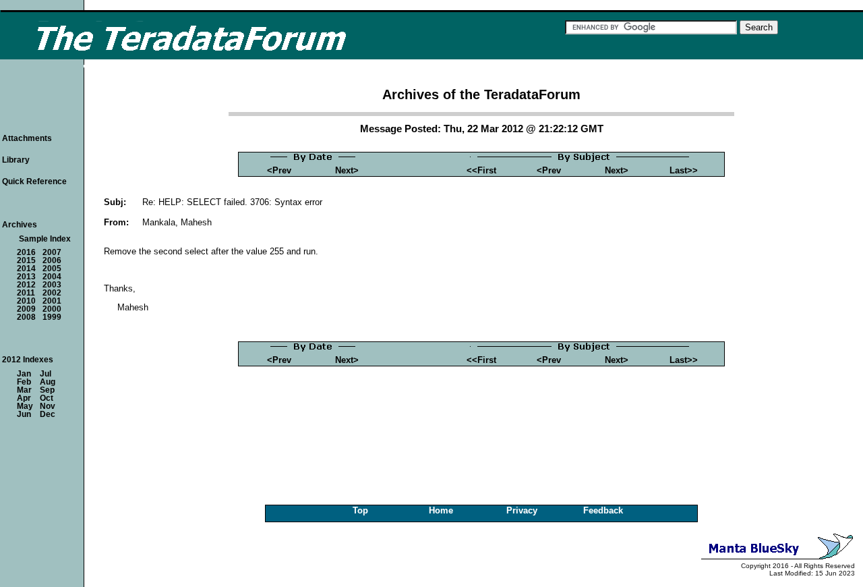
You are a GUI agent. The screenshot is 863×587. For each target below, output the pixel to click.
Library (16, 160)
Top (360, 510)
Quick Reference (34, 181)
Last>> (683, 170)
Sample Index (45, 239)
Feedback (603, 510)
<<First (481, 170)
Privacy (521, 510)
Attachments (27, 138)
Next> (347, 170)
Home (441, 510)
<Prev (279, 170)
